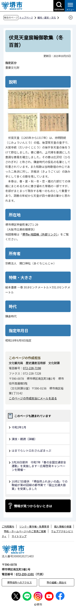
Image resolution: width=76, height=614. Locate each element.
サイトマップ (19, 536)
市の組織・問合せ (56, 582)
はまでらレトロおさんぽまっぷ (31, 450)
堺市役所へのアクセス (19, 582)
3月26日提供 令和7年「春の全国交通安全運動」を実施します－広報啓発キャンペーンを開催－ (39, 466)
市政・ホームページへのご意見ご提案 (25, 531)
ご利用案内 (8, 526)
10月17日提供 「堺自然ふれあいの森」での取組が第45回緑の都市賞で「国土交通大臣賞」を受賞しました (40, 485)
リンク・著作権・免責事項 (34, 526)
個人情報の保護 (62, 526)
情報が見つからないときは (33, 506)
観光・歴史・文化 (46, 17)
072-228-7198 (32, 368)
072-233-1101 (25, 574)
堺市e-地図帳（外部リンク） (39, 234)
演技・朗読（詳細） (24, 439)
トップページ (26, 17)
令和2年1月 (19, 427)
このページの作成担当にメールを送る (33, 398)
